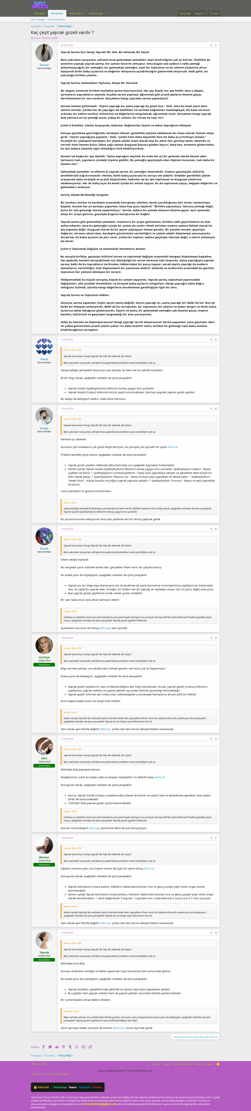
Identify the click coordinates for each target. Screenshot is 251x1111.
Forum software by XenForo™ (126, 1070)
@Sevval (172, 447)
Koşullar (167, 1064)
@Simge (105, 628)
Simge (44, 428)
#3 (216, 408)
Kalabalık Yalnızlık (58, 1074)
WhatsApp (60, 1087)
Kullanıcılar (96, 13)
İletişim (156, 1064)
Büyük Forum (39, 1074)
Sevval (36, 37)
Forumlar (57, 13)
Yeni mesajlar (38, 19)
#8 (216, 932)
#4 (216, 528)
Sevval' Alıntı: (71, 350)
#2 (216, 339)
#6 (216, 738)
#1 (216, 45)
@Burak (105, 729)
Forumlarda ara (56, 19)
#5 (216, 637)
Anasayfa (39, 13)
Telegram (84, 1087)
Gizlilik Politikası (182, 1064)
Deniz (44, 359)
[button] (84, 13)
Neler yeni (75, 13)
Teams (73, 1087)
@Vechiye (119, 1028)
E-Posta (97, 1087)
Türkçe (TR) (40, 1064)
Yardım (197, 1064)
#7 (216, 837)
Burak (44, 548)
